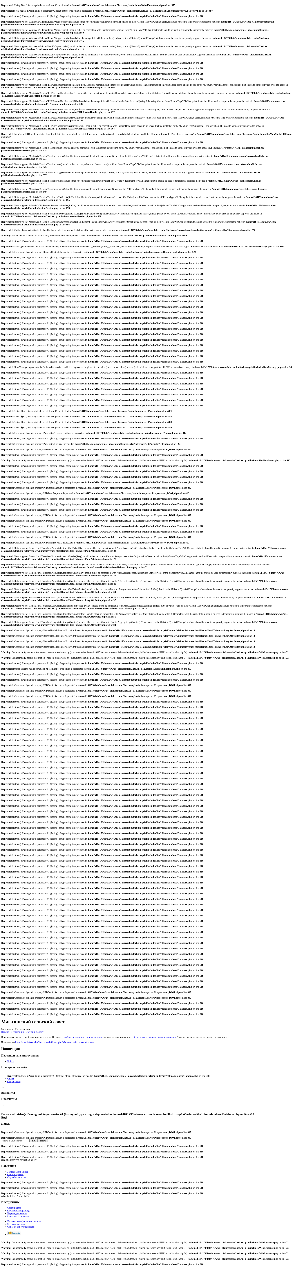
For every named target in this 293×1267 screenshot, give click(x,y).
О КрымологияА (16, 1224)
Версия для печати (17, 1213)
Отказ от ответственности (20, 1226)
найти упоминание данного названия (83, 1037)
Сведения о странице (18, 1216)
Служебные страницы (18, 1210)
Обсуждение (13, 1081)
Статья (10, 1078)
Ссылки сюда (14, 1208)
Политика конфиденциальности (24, 1221)
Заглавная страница (17, 1171)
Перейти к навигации (12, 1032)
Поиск (5, 1123)
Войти (10, 1061)
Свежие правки (15, 1174)
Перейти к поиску (34, 1032)
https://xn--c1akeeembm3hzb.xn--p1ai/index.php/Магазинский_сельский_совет (54, 1042)
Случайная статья (16, 1177)
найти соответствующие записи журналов (154, 1037)
